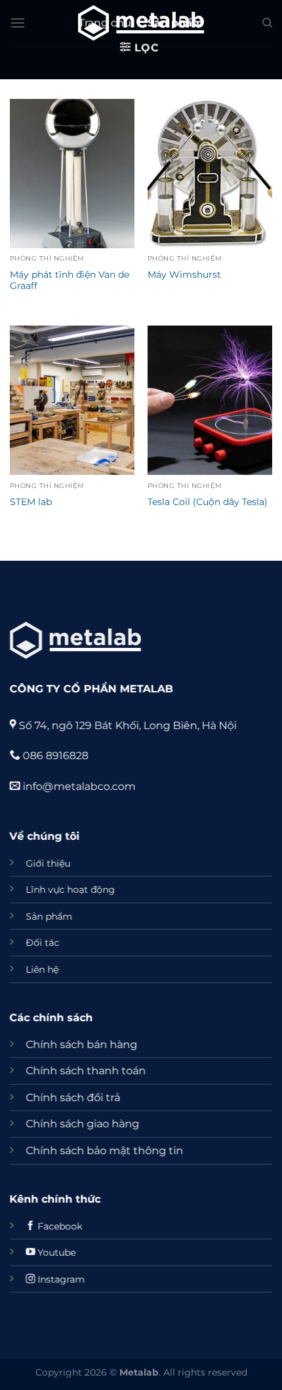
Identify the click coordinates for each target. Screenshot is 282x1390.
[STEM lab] (72, 400)
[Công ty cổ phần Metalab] (141, 23)
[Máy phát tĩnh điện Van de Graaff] (72, 173)
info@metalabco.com (78, 786)
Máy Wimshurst (184, 274)
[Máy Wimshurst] (210, 173)
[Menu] (18, 23)
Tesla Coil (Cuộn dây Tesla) (208, 502)
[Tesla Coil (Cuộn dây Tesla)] (210, 400)
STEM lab (31, 502)
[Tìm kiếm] (267, 22)
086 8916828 (54, 755)
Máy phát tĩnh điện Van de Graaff (69, 280)
